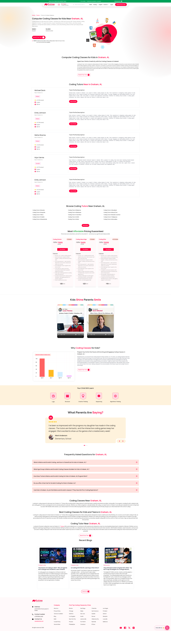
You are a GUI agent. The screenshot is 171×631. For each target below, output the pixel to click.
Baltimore (105, 621)
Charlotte (94, 608)
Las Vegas (105, 608)
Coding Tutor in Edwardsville (40, 219)
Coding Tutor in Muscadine (110, 219)
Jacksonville (83, 619)
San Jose (82, 613)
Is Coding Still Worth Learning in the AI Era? (85, 568)
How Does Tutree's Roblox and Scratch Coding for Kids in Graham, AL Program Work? (60, 476)
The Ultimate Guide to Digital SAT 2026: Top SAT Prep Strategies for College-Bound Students (117, 568)
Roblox (37, 96)
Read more (85, 591)
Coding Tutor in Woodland (110, 210)
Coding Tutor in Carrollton (74, 214)
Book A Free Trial (121, 4)
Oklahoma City (95, 619)
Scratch (38, 163)
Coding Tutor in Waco (38, 214)
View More (85, 225)
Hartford (71, 613)
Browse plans (118, 1)
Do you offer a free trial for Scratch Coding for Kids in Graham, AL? (55, 483)
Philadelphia (72, 624)
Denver (93, 616)
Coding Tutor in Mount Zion (110, 212)
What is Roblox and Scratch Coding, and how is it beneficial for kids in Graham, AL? (60, 462)
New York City (72, 619)
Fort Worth (83, 621)
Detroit (104, 613)
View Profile (73, 101)
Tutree (62, 526)
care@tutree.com (39, 621)
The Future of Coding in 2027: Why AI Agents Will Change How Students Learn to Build (52, 568)
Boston (71, 608)
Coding (95, 4)
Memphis (105, 616)
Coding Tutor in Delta (73, 219)
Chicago (71, 611)
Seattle (93, 613)
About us (56, 608)
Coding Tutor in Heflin (73, 217)
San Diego (82, 608)
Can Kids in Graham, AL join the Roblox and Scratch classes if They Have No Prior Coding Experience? (66, 490)
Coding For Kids (42, 565)
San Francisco (95, 611)
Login (111, 4)
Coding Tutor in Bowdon (39, 210)
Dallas (81, 611)
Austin (81, 616)
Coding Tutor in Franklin (38, 217)
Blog (55, 616)
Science (105, 4)
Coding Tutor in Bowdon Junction (112, 214)
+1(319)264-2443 (38, 616)
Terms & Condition (58, 613)
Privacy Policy (57, 611)
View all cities (57, 624)
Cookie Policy (57, 621)
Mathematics (106, 565)
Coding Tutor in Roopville (39, 212)
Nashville (94, 621)
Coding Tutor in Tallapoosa (110, 217)
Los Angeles (72, 616)
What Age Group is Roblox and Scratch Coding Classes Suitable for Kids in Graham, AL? (61, 469)
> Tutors (37, 15)
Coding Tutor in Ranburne (74, 210)
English (100, 4)
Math (90, 4)
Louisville (105, 619)
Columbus (82, 624)
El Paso (93, 624)
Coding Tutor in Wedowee (74, 212)
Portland (105, 611)
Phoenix (71, 621)
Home (33, 15)
